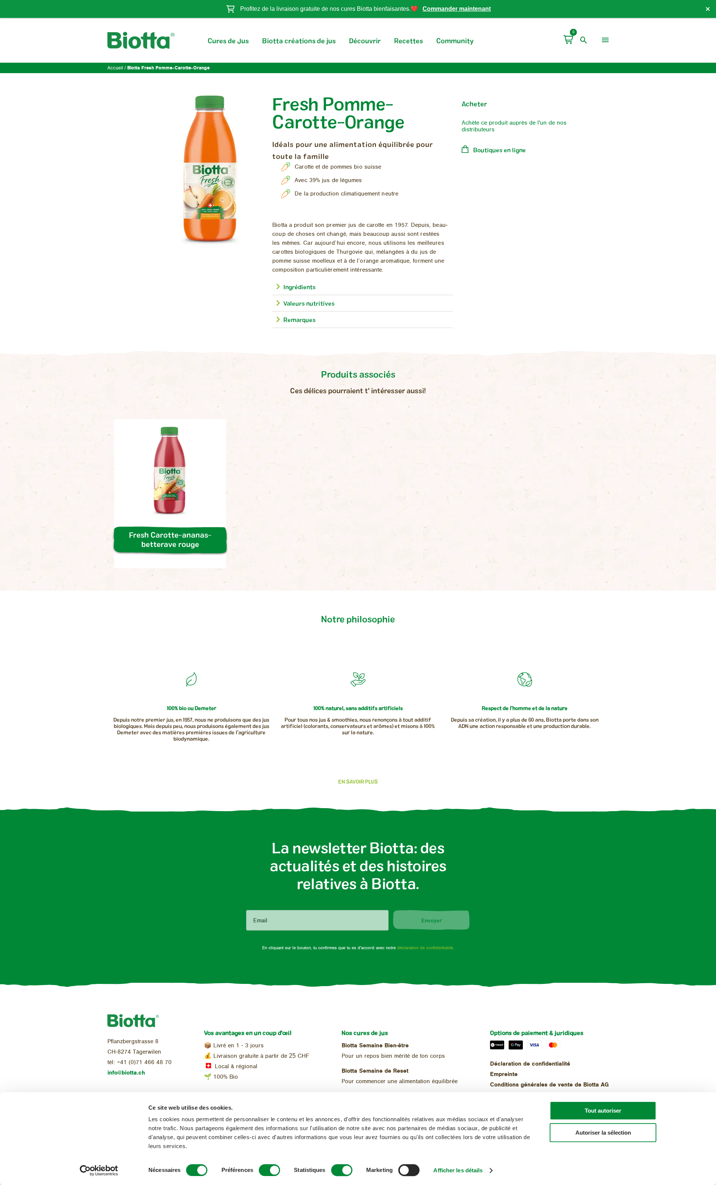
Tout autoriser (603, 1110)
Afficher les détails (458, 1170)
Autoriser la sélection (603, 1132)
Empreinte (504, 1074)
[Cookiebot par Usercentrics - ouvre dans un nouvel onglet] (99, 1170)
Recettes (408, 41)
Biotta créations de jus (299, 41)
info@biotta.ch (126, 1072)
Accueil (115, 68)
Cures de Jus (228, 41)
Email (260, 920)
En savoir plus (358, 781)
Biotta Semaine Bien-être (375, 1045)
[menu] (605, 40)
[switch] (269, 1170)
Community (455, 41)
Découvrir (365, 41)
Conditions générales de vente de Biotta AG (549, 1084)
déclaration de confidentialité (425, 947)
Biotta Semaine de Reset (375, 1070)
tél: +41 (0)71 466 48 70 (139, 1062)
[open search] (583, 40)
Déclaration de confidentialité (530, 1063)
